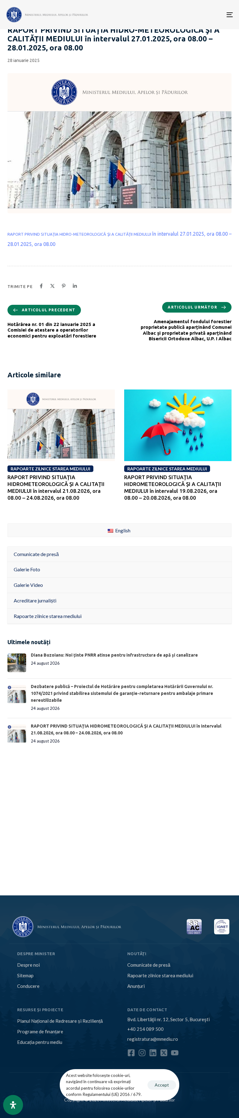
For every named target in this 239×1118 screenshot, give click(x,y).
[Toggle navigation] (195, 14)
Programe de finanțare (40, 1031)
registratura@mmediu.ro (152, 1039)
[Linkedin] (153, 1053)
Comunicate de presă (148, 965)
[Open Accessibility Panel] (13, 1105)
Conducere (28, 986)
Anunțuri (136, 986)
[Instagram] (142, 1053)
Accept (162, 1084)
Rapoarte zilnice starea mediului (160, 975)
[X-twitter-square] (164, 1053)
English (122, 530)
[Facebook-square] (131, 1053)
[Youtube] (175, 1053)
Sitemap (25, 975)
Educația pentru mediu (39, 1042)
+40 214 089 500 (145, 1029)
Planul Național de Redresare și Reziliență (60, 1021)
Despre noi (28, 965)
